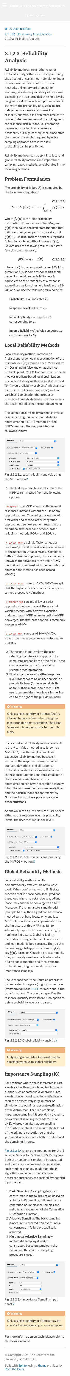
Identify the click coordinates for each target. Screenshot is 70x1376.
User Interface (20, 28)
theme (42, 1365)
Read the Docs (14, 1369)
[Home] (7, 28)
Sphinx (22, 1365)
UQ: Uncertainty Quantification (28, 34)
